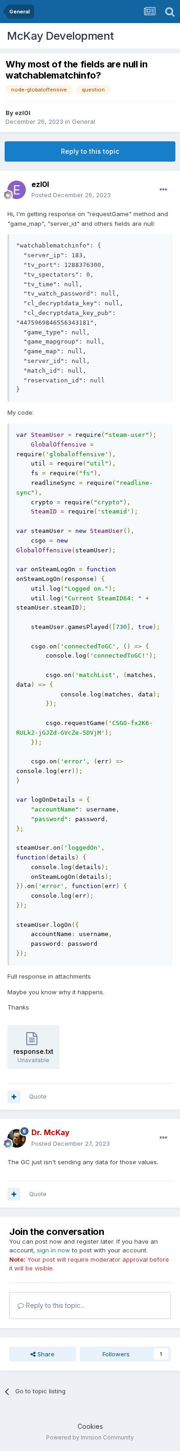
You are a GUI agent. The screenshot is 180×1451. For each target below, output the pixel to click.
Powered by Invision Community (90, 1437)
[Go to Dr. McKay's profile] (16, 1138)
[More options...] (163, 189)
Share (45, 1354)
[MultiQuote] (13, 1096)
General (83, 121)
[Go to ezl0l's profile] (16, 190)
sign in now (53, 1250)
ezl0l (22, 112)
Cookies (90, 1426)
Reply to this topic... (54, 1305)
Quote (38, 1096)
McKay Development (60, 35)
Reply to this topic (90, 151)
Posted (71, 195)
